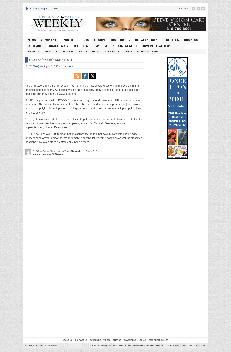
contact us (155, 346)
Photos (96, 51)
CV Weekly (34, 66)
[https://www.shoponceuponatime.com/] (177, 108)
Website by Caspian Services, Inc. (190, 346)
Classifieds (112, 51)
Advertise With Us (156, 46)
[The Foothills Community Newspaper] (58, 23)
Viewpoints (49, 40)
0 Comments (67, 66)
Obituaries (36, 46)
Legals (128, 51)
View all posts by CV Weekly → (49, 154)
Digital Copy (58, 46)
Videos (83, 51)
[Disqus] (84, 203)
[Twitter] (198, 8)
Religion (172, 40)
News (32, 40)
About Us (33, 51)
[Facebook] (194, 8)
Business (191, 40)
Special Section (125, 46)
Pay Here (101, 46)
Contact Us (50, 51)
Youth (68, 40)
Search (184, 8)
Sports (83, 40)
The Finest (81, 46)
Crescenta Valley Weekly (45, 346)
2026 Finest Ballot (147, 51)
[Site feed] (203, 8)
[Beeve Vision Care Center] (151, 24)
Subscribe (68, 51)
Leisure (100, 40)
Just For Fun (120, 40)
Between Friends (148, 40)
